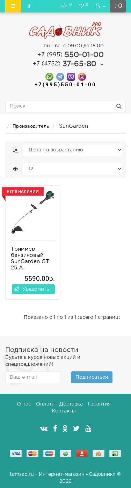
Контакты (64, 411)
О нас (24, 404)
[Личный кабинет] (101, 6)
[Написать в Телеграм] (60, 76)
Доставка (71, 404)
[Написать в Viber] (71, 76)
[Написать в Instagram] (82, 76)
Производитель (31, 126)
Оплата (45, 404)
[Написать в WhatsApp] (49, 76)
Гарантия (99, 404)
